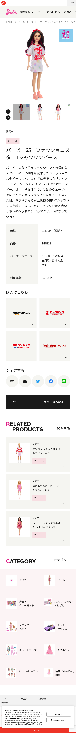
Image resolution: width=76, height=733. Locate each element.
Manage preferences (58, 720)
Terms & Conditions (28, 720)
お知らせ (69, 12)
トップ (3, 699)
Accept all (58, 714)
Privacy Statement (14, 718)
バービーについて (47, 12)
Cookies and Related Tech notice (29, 724)
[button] (71, 3)
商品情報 (25, 12)
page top (36, 730)
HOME (9, 22)
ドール (21, 22)
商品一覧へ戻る (54, 402)
